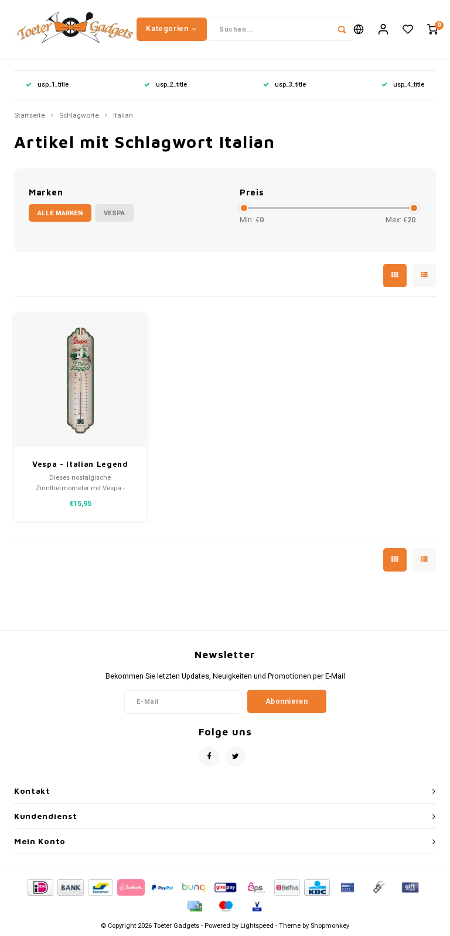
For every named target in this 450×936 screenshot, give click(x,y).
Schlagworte (79, 116)
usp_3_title (290, 85)
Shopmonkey (330, 926)
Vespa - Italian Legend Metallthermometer (80, 464)
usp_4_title (408, 85)
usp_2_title (171, 85)
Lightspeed (257, 926)
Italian (123, 116)
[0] (432, 29)
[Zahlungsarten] (39, 886)
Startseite (29, 116)
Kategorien (167, 28)
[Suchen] (341, 29)
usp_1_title (53, 85)
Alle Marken (60, 213)
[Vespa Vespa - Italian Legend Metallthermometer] (80, 380)
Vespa (114, 213)
